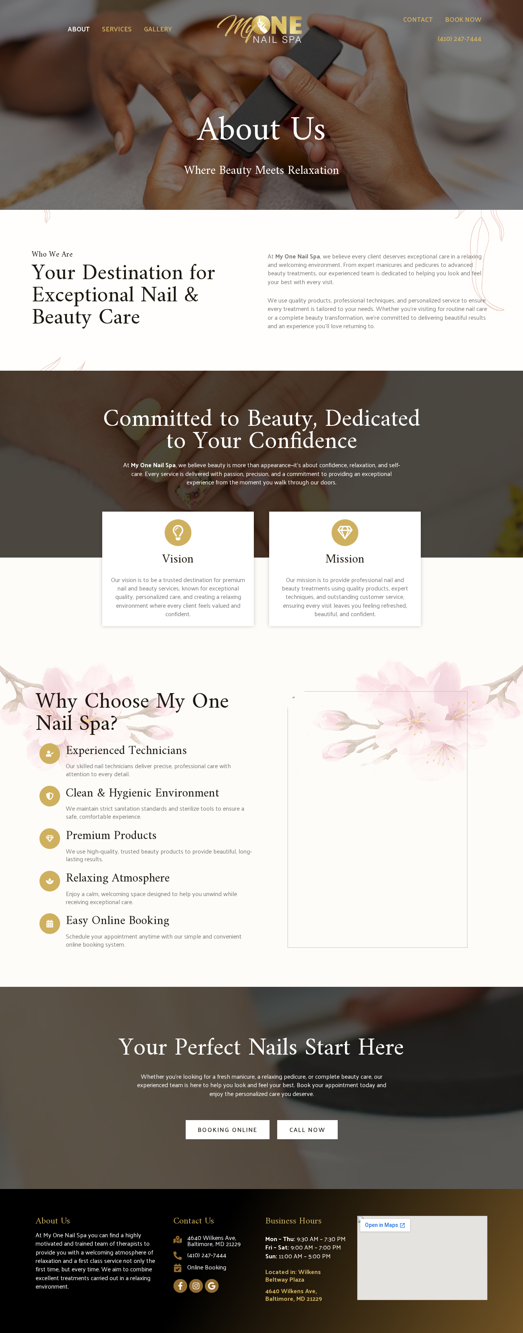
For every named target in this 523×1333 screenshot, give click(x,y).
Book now (463, 19)
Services (117, 28)
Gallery (158, 28)
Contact (418, 19)
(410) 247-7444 (459, 38)
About (79, 28)
